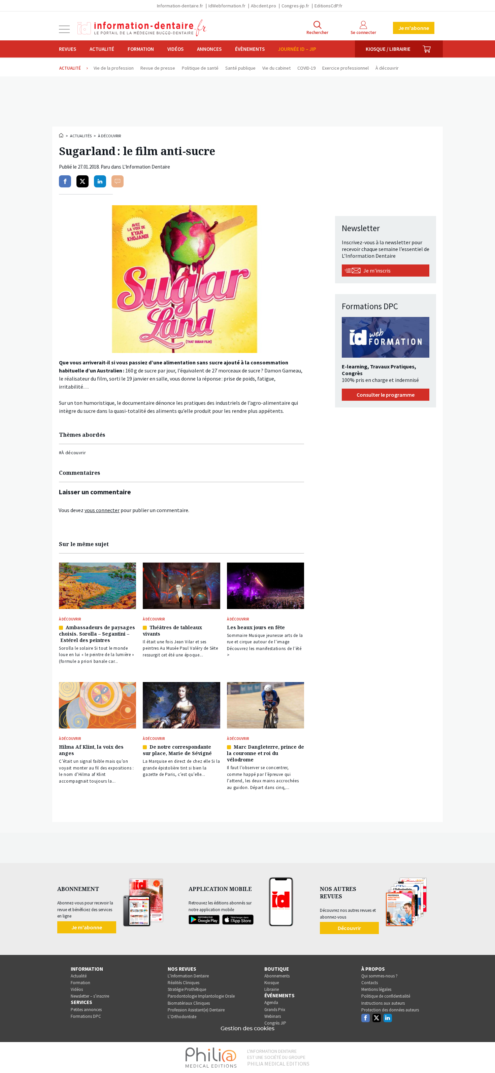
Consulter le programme (386, 394)
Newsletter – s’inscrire (90, 996)
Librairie (271, 989)
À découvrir (109, 135)
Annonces (209, 49)
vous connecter (102, 510)
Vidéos (175, 49)
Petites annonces (86, 1009)
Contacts (369, 983)
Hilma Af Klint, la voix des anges (91, 750)
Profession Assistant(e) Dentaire (196, 1010)
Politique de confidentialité (385, 996)
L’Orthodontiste (182, 1017)
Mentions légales (376, 989)
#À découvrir (72, 453)
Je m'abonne (413, 28)
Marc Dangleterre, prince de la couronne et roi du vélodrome (265, 753)
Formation (141, 49)
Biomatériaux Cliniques (189, 1003)
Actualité (102, 49)
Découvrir (349, 928)
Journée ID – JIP (297, 49)
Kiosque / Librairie (388, 49)
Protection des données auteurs (390, 1010)
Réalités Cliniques (183, 983)
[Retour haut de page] (483, 1055)
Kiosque (271, 983)
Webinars (272, 1016)
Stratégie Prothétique (187, 989)
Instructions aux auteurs (383, 1003)
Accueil (61, 135)
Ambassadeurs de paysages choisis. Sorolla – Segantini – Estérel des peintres (97, 633)
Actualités (81, 135)
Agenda (271, 1002)
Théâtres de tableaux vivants (172, 630)
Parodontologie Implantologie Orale (201, 996)
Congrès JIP (275, 1023)
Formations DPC (86, 1016)
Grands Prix (274, 1009)
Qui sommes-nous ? (379, 976)
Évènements (250, 49)
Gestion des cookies (247, 1028)
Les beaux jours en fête (256, 627)
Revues (67, 49)
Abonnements (277, 976)
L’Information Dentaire (188, 976)
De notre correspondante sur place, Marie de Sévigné (177, 750)
